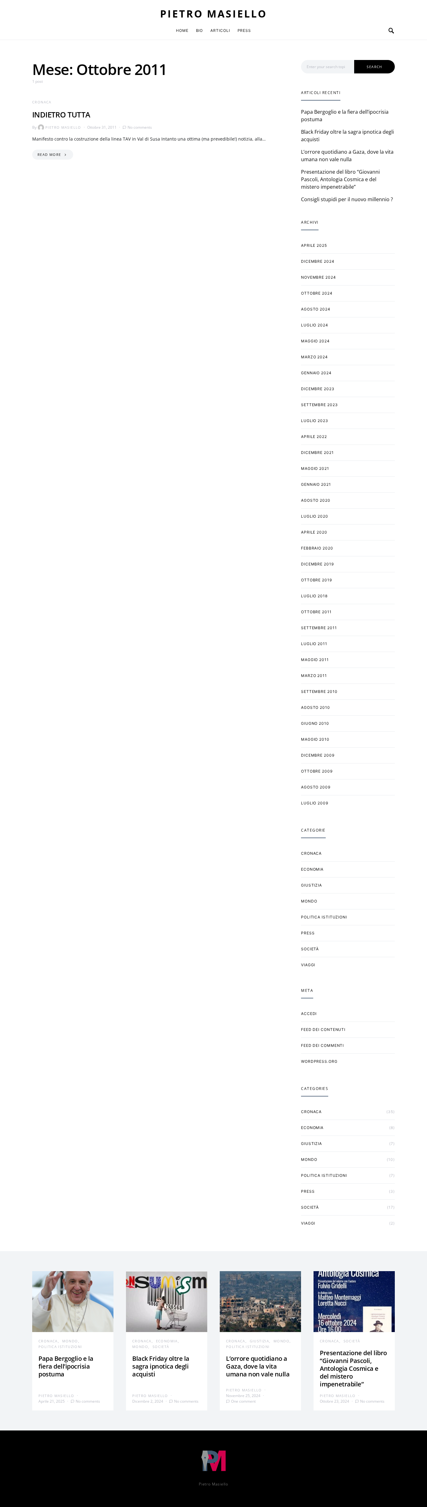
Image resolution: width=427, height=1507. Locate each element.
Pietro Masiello (63, 127)
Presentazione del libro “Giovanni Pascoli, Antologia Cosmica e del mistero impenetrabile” (340, 179)
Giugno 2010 (315, 723)
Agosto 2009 (315, 787)
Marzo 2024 (314, 357)
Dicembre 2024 (317, 261)
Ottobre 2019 (316, 580)
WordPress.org (319, 1061)
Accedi (309, 1013)
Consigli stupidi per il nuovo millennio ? (347, 199)
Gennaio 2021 (316, 484)
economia (312, 869)
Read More (49, 154)
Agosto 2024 (315, 309)
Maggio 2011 (315, 659)
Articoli (220, 30)
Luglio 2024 (314, 325)
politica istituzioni (324, 917)
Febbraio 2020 (317, 548)
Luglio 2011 (314, 643)
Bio (199, 30)
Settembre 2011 (319, 627)
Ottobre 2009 (317, 771)
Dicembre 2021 (317, 452)
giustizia (311, 885)
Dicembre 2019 (317, 564)
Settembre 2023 (319, 404)
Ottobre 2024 (317, 293)
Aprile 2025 (314, 245)
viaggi (308, 964)
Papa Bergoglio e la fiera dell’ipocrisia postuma (65, 1366)
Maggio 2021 (315, 468)
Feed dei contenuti (323, 1029)
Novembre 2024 (318, 277)
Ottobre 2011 (316, 611)
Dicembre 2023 (317, 388)
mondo (309, 901)
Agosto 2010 (315, 707)
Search (374, 66)
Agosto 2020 (315, 500)
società (310, 949)
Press (244, 30)
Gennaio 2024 (316, 373)
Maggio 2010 (315, 739)
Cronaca (42, 102)
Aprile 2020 (314, 532)
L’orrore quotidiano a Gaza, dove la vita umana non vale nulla (257, 1366)
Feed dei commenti (322, 1045)
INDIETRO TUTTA (61, 114)
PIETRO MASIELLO (213, 13)
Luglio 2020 (314, 516)
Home (182, 30)
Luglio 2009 (314, 803)
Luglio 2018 (314, 596)
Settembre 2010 (319, 691)
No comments (140, 127)
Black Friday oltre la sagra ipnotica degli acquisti (160, 1366)
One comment (243, 1401)
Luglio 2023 (314, 420)
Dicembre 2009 (317, 755)
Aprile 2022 (314, 436)
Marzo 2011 (314, 675)
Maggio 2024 (315, 341)
